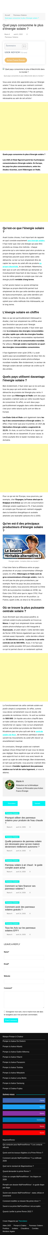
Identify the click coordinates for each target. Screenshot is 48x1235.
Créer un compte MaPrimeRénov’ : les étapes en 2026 (22, 1178)
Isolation (15, 1228)
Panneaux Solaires (11, 37)
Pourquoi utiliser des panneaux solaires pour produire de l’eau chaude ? (24, 820)
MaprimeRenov (9, 1140)
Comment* (8, 988)
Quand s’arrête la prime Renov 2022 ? (18, 1211)
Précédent (11, 803)
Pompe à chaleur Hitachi (12, 1057)
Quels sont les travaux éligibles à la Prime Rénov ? (23, 1153)
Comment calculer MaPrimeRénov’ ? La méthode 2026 (22, 1159)
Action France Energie (17, 3)
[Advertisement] (24, 126)
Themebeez (23, 1221)
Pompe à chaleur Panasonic (14, 1062)
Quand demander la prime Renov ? (16, 1171)
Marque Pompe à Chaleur (13, 1037)
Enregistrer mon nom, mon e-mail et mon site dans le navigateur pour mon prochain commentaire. (23, 1013)
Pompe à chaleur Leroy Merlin (14, 1078)
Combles (35, 1228)
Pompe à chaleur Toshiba (13, 1067)
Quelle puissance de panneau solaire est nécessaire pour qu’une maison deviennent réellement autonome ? (23, 844)
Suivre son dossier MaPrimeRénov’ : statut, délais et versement (23, 1194)
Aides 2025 (7, 1225)
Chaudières (25, 1228)
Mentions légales (9, 1231)
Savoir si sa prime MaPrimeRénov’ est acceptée (22, 1206)
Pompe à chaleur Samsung (13, 1083)
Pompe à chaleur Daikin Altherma (16, 1052)
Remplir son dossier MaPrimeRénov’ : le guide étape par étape (23, 1186)
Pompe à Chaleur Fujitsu (12, 1088)
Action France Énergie (16, 60)
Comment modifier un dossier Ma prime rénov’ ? (21, 1201)
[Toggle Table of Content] (22, 46)
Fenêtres (6, 1228)
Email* (6, 964)
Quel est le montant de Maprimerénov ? (18, 1166)
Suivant (37, 803)
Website (7, 976)
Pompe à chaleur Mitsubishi (14, 1073)
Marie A (7, 34)
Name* (6, 952)
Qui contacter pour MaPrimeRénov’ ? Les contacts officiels (22, 1146)
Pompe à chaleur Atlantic (12, 1046)
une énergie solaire (36, 240)
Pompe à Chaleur (20, 1225)
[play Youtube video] (24, 547)
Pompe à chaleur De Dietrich (14, 1041)
